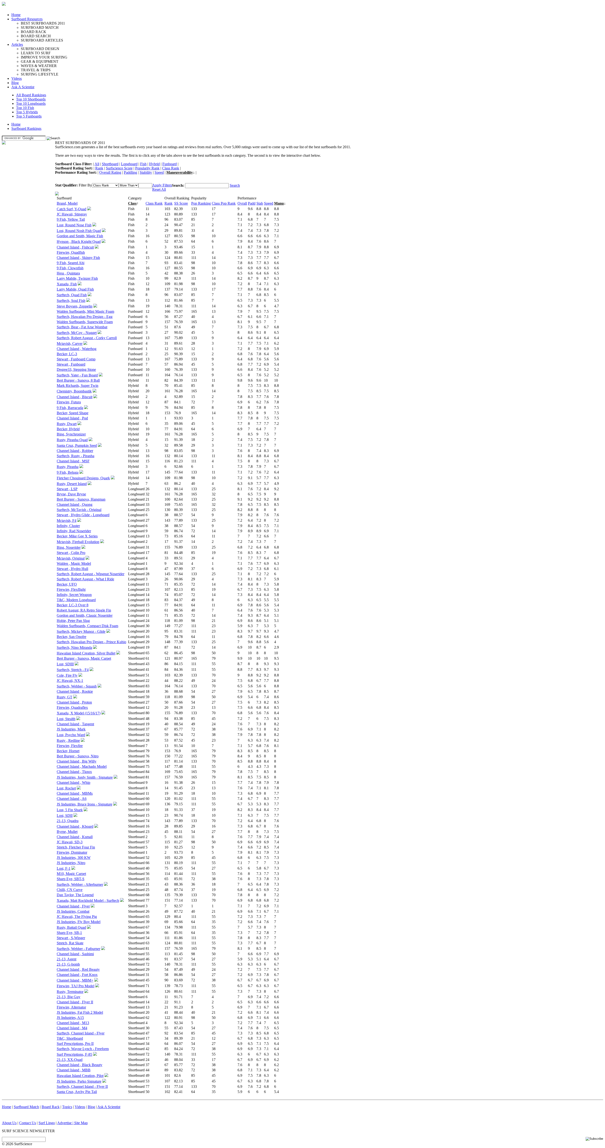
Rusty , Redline (68, 741)
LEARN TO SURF (36, 53)
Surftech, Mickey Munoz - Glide (81, 631)
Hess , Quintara (68, 273)
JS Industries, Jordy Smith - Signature (85, 777)
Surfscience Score (119, 168)
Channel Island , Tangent (75, 724)
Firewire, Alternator (71, 1007)
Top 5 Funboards (29, 116)
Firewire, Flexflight (71, 589)
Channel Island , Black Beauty (79, 1065)
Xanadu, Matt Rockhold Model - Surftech (88, 901)
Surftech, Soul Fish (71, 301)
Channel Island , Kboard (75, 826)
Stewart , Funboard (71, 364)
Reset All (159, 189)
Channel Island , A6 (71, 799)
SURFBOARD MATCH (40, 27)
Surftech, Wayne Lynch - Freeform (83, 1049)
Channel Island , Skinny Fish (78, 258)
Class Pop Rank (224, 203)
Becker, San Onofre (71, 637)
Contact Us (27, 1123)
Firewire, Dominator (72, 852)
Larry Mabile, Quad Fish (75, 289)
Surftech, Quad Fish (72, 295)
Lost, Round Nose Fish (74, 225)
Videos (16, 78)
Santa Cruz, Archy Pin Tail (77, 1092)
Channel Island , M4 (72, 1028)
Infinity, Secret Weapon (74, 595)
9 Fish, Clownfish (70, 268)
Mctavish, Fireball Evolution (78, 542)
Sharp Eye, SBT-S (70, 879)
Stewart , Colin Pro (71, 553)
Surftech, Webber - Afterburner (80, 884)
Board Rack (51, 1107)
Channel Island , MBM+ (75, 980)
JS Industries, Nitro (71, 863)
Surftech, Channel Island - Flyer (80, 1033)
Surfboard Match (26, 1107)
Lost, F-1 (63, 868)
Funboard (169, 164)
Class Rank (170, 168)
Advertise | (65, 1123)
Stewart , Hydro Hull (72, 569)
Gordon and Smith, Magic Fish (80, 236)
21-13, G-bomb (68, 964)
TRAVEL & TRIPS (36, 70)
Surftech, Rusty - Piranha (75, 456)
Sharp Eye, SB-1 (69, 933)
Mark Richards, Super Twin (77, 386)
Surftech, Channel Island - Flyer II (82, 1087)
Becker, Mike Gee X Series (77, 536)
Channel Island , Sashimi (75, 954)
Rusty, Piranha (67, 467)
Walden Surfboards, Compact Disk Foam (87, 626)
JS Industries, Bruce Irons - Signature (84, 804)
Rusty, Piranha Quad (72, 440)
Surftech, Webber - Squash (77, 686)
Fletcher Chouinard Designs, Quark (83, 478)
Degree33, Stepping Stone (76, 369)
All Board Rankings (31, 95)
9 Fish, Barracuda (70, 408)
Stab (259, 203)
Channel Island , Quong (74, 504)
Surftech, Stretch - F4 (73, 670)
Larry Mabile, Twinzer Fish (77, 278)
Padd (251, 203)
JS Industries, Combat (73, 911)
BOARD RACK (33, 32)
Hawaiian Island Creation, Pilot (80, 1076)
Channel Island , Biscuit (74, 397)
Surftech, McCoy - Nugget (77, 333)
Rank (99, 168)
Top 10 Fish (25, 108)
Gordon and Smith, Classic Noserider (84, 615)
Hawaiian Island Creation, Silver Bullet (86, 653)
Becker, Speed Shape (72, 413)
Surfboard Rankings (26, 129)
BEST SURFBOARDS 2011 (43, 23)
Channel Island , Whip (73, 783)
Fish (143, 164)
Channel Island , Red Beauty (78, 969)
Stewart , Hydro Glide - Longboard (83, 515)
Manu (279, 203)
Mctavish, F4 (66, 521)
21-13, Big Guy (68, 997)
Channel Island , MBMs (75, 793)
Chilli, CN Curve (69, 890)
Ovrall (242, 203)
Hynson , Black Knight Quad (79, 242)
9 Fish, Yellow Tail (71, 219)
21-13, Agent (66, 959)
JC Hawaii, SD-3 (69, 842)
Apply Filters (162, 185)
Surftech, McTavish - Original (79, 510)
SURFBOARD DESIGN (40, 49)
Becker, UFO (67, 584)
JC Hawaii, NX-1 (70, 681)
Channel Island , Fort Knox (77, 975)
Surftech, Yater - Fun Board (77, 375)
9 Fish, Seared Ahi (70, 263)
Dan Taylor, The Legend (75, 895)
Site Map (81, 1123)
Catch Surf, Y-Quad (71, 209)
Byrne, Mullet (67, 832)
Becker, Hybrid (68, 429)
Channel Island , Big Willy (76, 761)
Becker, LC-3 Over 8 (72, 605)
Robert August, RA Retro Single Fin (84, 610)
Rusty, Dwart (67, 424)
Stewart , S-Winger (71, 938)
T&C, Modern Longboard (76, 600)
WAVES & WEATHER (39, 66)
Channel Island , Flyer (73, 906)
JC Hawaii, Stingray (72, 214)
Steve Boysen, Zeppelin (74, 306)
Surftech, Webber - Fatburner (78, 949)
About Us (9, 1123)
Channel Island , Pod (72, 418)
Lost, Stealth (66, 719)
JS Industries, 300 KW (74, 858)
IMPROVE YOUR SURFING (44, 57)
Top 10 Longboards (31, 103)
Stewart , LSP (67, 489)
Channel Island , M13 (73, 1023)
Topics (67, 1107)
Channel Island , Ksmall (75, 837)
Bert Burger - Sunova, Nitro (78, 756)
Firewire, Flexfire (70, 746)
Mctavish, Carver (69, 344)
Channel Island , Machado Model (82, 766)
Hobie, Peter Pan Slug (73, 621)
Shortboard (110, 164)
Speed (159, 172)
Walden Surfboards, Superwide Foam (85, 322)
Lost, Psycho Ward (71, 735)
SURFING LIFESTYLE (39, 74)
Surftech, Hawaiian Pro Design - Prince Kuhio (91, 642)
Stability (146, 172)
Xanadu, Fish (67, 284)
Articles (17, 44)
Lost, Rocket (66, 788)
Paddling (130, 172)
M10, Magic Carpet (71, 874)
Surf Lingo (47, 1123)
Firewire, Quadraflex (72, 707)
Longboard (129, 164)
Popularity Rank (147, 168)
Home (16, 15)
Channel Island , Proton (74, 702)
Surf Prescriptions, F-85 (74, 1054)
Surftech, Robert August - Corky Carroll (87, 338)
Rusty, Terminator (70, 992)
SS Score (181, 203)
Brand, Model (67, 203)
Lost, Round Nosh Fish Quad (79, 231)
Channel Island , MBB (74, 1070)
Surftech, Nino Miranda (74, 648)
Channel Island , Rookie (75, 691)
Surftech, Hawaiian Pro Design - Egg (84, 317)
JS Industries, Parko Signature (79, 1081)
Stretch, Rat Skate (70, 943)
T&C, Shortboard (70, 1038)
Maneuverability (179, 172)
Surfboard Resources (27, 19)
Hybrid (154, 164)
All (97, 164)
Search (235, 185)
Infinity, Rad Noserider (74, 531)
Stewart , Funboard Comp (76, 359)
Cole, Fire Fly (67, 675)
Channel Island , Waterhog (76, 349)
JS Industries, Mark (71, 729)
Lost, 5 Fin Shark (70, 810)
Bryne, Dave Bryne (71, 494)
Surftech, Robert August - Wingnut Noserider (90, 574)
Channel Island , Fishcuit (75, 247)
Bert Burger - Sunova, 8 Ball (78, 380)
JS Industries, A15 (70, 1018)
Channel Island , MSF (73, 461)
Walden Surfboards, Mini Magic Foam (85, 311)
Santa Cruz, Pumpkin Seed (77, 445)
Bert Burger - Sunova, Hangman (81, 499)
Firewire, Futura (69, 402)
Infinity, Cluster (68, 526)
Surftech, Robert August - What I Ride (85, 579)
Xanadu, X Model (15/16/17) (78, 713)
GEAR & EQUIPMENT (39, 61)
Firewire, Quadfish (71, 252)
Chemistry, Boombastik (74, 391)
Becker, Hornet (68, 751)
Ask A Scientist (22, 87)
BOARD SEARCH (36, 36)
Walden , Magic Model (74, 563)
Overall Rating (110, 172)
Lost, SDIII (65, 664)
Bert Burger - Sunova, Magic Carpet (84, 658)
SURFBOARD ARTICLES (42, 40)
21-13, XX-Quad (69, 1060)
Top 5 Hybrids (27, 112)
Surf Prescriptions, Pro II (75, 1044)
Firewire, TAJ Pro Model (75, 986)
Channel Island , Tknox (74, 772)
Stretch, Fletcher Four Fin (76, 847)
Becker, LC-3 (67, 354)
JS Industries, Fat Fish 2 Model (80, 1012)
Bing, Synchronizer (71, 434)
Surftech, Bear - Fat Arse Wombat (82, 327)
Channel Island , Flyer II (75, 1002)
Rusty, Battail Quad (71, 927)
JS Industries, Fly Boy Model (78, 922)
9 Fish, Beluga (67, 472)
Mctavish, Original (71, 558)
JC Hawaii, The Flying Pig (77, 917)
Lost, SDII (65, 816)
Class (132, 203)
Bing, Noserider (69, 547)
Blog (15, 83)
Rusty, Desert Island (72, 484)
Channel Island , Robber (75, 451)
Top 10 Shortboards (31, 99)
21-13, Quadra (67, 821)
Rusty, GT (64, 697)
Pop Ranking (201, 203)
